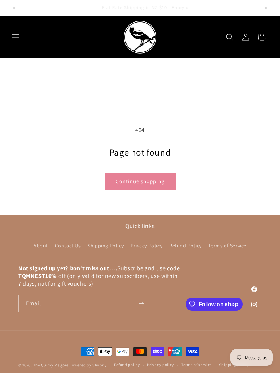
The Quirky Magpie (51, 365)
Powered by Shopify (88, 365)
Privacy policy (160, 364)
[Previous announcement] (14, 8)
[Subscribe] (141, 303)
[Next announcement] (266, 8)
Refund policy (127, 364)
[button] (15, 37)
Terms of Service (227, 245)
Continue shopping (140, 181)
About (41, 245)
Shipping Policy (106, 245)
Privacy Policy (146, 245)
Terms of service (196, 364)
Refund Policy (185, 245)
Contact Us (68, 245)
